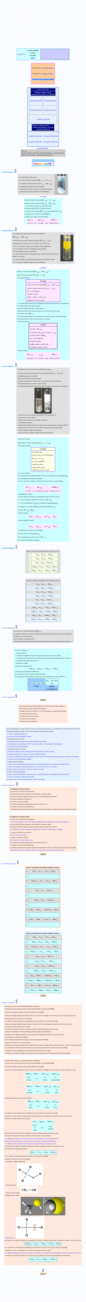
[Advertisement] (43, 12)
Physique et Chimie (48, 79)
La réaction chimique (47, 68)
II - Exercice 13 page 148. (35, 141)
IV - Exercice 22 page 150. (50, 141)
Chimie (51, 73)
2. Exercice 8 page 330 (50, 100)
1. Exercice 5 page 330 (36, 100)
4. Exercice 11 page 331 (50, 110)
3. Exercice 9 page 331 (36, 110)
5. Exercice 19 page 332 (43, 119)
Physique (44, 73)
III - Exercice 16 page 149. (51, 136)
